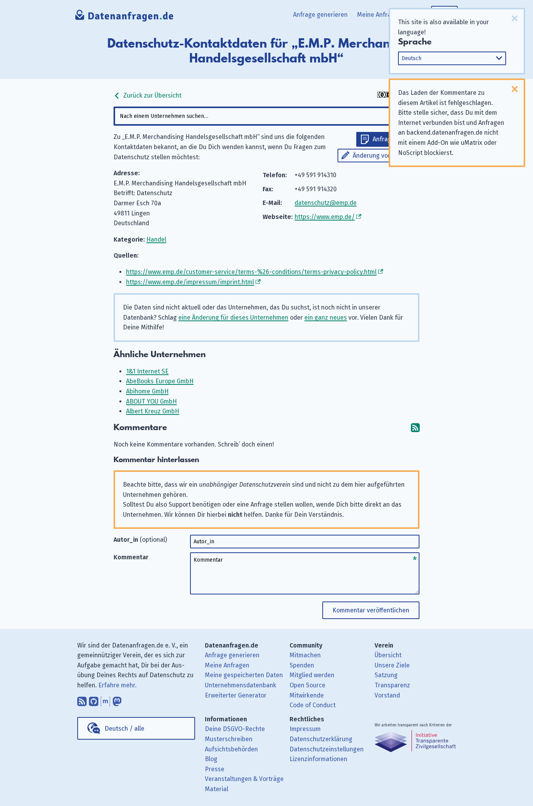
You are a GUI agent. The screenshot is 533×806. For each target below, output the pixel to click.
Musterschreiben (228, 739)
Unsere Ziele (392, 665)
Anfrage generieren (320, 14)
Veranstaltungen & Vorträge (244, 779)
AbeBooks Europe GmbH (160, 381)
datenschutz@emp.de (326, 202)
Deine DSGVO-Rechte (235, 729)
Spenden (302, 665)
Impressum (305, 729)
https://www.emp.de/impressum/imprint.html (190, 282)
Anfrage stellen (394, 139)
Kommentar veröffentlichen (370, 610)
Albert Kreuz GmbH (152, 411)
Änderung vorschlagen (384, 155)
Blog (211, 759)
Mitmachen (305, 655)
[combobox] (266, 116)
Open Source (307, 685)
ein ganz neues (325, 317)
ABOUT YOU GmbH (151, 401)
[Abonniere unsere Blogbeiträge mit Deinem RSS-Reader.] (82, 699)
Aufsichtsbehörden (231, 749)
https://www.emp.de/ (325, 217)
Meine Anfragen (379, 14)
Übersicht (388, 655)
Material (216, 789)
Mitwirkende (307, 695)
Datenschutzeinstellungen (327, 749)
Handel (156, 239)
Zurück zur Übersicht (151, 95)
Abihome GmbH (147, 391)
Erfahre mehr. (117, 685)
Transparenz (392, 685)
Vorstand (387, 695)
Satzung (386, 675)
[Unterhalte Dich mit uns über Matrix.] (105, 699)
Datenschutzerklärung (321, 739)
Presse (214, 769)
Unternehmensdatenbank (240, 685)
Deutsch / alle (124, 728)
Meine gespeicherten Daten (244, 675)
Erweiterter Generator (235, 695)
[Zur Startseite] (124, 17)
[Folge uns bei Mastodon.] (117, 699)
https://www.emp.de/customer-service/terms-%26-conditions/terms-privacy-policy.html (251, 272)
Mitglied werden (312, 675)
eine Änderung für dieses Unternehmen (233, 317)
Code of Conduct (313, 705)
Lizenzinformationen (318, 759)
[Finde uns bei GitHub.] (93, 699)
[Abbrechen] (515, 18)
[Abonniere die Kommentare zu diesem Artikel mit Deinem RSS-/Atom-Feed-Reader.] (415, 427)
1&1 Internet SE (147, 371)
